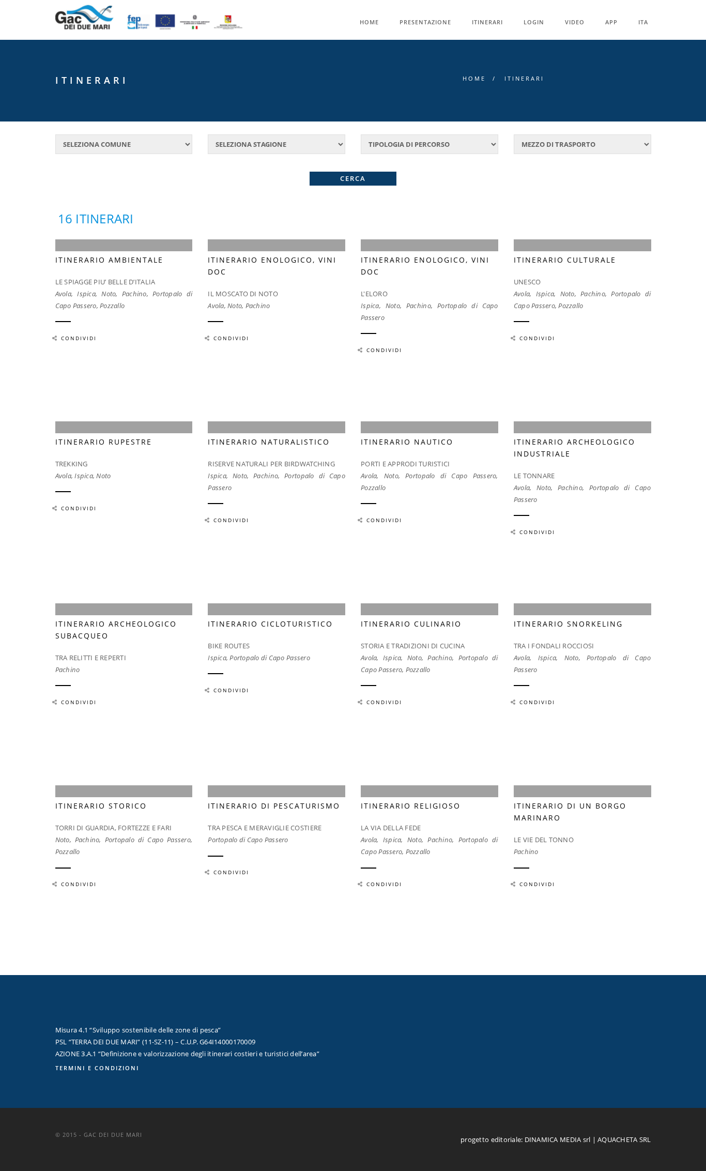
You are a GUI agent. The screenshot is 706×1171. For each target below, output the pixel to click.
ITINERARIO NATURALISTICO (269, 442)
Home (369, 22)
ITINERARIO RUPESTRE (103, 442)
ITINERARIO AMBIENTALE (109, 260)
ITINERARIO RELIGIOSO (411, 806)
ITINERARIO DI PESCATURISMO (274, 806)
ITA (643, 22)
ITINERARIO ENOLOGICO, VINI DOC (272, 266)
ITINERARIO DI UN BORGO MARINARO (570, 812)
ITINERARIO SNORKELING (568, 624)
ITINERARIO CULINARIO (411, 624)
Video (575, 22)
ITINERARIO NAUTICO (407, 442)
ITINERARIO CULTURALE (565, 260)
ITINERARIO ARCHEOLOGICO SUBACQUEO (116, 630)
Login (534, 22)
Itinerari (487, 22)
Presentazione (425, 22)
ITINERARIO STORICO (101, 806)
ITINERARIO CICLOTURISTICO (270, 624)
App (611, 22)
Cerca (353, 178)
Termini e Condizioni (97, 1068)
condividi (79, 338)
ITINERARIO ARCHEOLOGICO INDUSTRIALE (574, 448)
